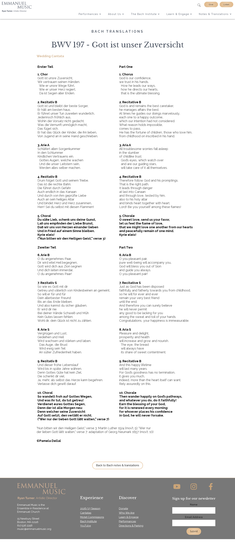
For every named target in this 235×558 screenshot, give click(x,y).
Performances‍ (127, 521)
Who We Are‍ (126, 512)
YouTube (85, 525)
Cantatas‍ (85, 512)
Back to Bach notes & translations (117, 465)
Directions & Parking (131, 525)
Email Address (194, 517)
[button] (90, 14)
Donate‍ (123, 508)
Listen (226, 4)
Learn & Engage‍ (128, 517)
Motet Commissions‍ (92, 517)
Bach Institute (88, 521)
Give (211, 4)
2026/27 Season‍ (90, 508)
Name (193, 504)
